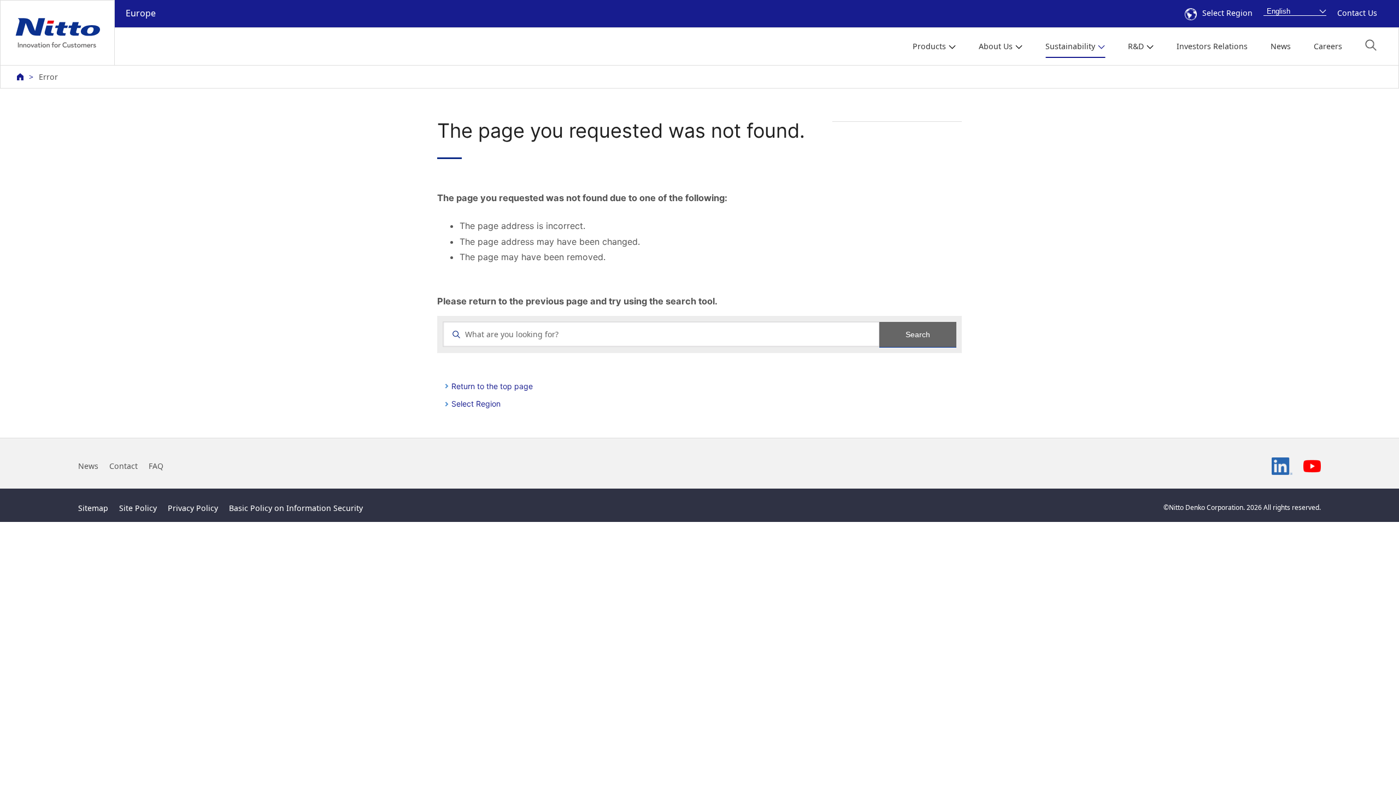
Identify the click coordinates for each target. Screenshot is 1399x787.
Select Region (1227, 13)
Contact (123, 466)
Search (918, 334)
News (1281, 46)
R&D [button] (1136, 46)
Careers (1328, 46)
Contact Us (1357, 13)
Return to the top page (492, 386)
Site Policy (138, 508)
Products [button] (929, 46)
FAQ (156, 466)
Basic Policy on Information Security (296, 508)
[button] (1371, 45)
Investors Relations (1212, 46)
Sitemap (93, 508)
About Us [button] (996, 46)
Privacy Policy (193, 508)
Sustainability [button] (1070, 46)
